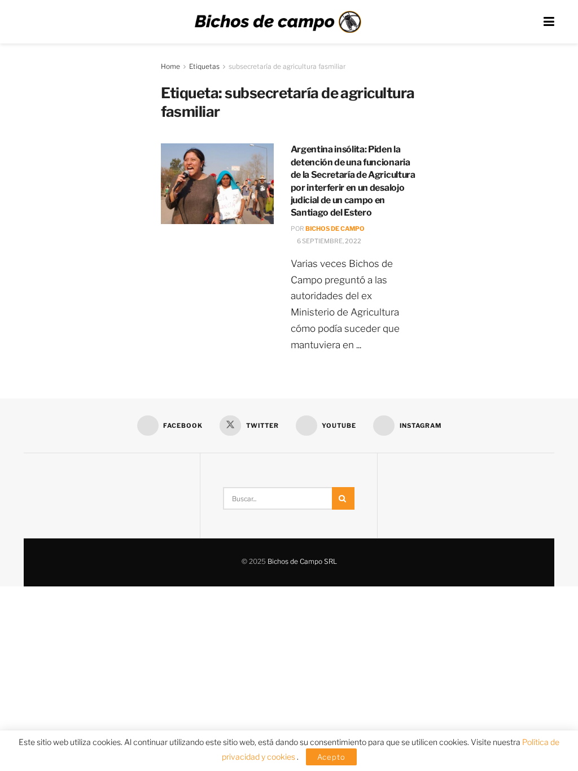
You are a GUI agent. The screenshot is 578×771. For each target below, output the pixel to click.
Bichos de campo (335, 229)
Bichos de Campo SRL (302, 561)
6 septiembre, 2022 (328, 241)
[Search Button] (343, 498)
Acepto (331, 756)
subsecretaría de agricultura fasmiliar (287, 66)
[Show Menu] (549, 21)
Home (170, 66)
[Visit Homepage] (277, 22)
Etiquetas (204, 66)
